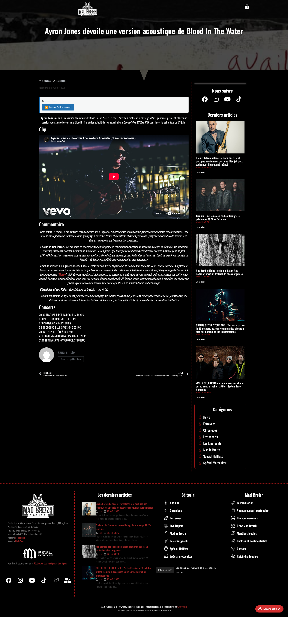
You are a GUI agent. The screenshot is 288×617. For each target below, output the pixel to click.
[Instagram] (216, 99)
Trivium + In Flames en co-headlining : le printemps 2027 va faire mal (218, 217)
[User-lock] (67, 580)
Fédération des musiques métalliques (50, 563)
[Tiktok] (44, 580)
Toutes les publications (71, 359)
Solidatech (20, 537)
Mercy (62, 274)
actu (100, 511)
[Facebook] (204, 99)
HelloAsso (19, 541)
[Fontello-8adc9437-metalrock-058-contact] (55, 580)
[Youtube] (227, 99)
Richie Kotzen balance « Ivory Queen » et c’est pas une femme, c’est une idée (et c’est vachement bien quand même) (219, 161)
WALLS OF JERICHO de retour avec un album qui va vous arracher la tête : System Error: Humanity (219, 386)
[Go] (247, 7)
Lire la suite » (200, 172)
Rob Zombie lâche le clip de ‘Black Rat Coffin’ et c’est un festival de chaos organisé (219, 272)
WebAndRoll (182, 606)
